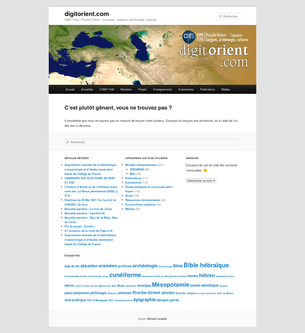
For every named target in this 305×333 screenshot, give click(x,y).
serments (211, 293)
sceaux (201, 293)
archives (125, 265)
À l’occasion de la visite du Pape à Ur (89, 231)
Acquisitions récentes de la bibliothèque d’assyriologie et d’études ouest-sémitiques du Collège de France (90, 169)
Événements (186, 89)
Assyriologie (165, 266)
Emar (157, 276)
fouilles (165, 276)
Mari (132, 174)
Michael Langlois (157, 319)
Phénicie (112, 293)
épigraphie (144, 299)
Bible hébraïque (206, 264)
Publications (207, 89)
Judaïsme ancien (225, 276)
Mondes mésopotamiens (141, 165)
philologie (98, 292)
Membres (126, 89)
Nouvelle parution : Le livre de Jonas (88, 209)
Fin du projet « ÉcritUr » (80, 226)
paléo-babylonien (77, 293)
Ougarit (224, 285)
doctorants (148, 276)
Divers (129, 195)
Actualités (87, 89)
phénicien (125, 293)
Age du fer (72, 266)
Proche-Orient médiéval (140, 204)
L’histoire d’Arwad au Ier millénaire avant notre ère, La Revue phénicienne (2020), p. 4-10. (91, 191)
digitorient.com (87, 13)
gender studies (178, 276)
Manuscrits (105, 285)
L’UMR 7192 (107, 89)
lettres (69, 285)
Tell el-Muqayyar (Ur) (100, 300)
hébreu (207, 275)
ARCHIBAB (137, 169)
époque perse (168, 299)
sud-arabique (75, 299)
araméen (108, 265)
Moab (120, 285)
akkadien (89, 266)
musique (144, 285)
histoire (192, 276)
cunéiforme (125, 274)
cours (105, 276)
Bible (178, 266)
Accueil (70, 89)
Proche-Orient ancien (154, 292)
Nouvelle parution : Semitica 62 (85, 213)
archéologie (145, 265)
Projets (142, 89)
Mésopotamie (170, 284)
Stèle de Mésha (225, 293)
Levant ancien (90, 285)
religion (192, 293)
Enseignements (162, 89)
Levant (78, 285)
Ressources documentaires (142, 200)
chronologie (94, 276)
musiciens (130, 285)
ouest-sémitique (204, 285)
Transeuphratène (123, 300)
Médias (225, 89)
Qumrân (181, 293)
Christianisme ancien (76, 276)
